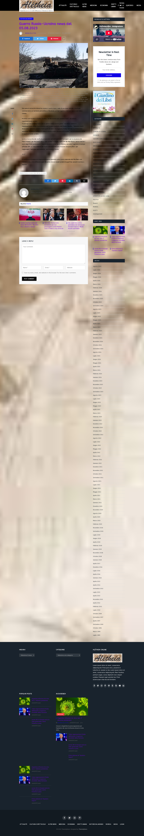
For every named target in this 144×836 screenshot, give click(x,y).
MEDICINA (93, 5)
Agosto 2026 (97, 266)
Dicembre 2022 (97, 424)
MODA (139, 5)
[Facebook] (12, 114)
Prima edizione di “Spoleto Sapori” (117, 249)
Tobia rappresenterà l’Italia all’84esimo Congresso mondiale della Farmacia (118, 239)
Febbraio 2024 (97, 373)
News (94, 189)
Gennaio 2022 (97, 463)
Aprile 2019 (96, 542)
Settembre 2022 (98, 434)
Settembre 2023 (98, 391)
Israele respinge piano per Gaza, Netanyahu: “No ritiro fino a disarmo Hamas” (29, 224)
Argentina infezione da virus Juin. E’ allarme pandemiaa (100, 238)
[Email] (12, 134)
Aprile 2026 (96, 280)
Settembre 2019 (98, 531)
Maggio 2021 (97, 492)
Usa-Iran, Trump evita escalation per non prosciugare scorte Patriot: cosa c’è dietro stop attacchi (53, 225)
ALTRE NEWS (84, 5)
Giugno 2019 (97, 538)
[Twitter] (12, 119)
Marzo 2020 (96, 520)
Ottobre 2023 (97, 388)
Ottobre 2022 (97, 431)
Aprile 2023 (96, 409)
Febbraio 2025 (97, 330)
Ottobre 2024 (97, 345)
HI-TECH (95, 156)
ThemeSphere (83, 829)
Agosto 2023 (97, 395)
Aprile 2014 (96, 585)
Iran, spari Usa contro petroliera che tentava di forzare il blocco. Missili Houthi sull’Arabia (76, 225)
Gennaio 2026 (97, 291)
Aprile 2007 (96, 621)
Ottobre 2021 (97, 474)
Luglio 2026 (96, 270)
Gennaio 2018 (97, 560)
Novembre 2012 (98, 599)
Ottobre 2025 (97, 302)
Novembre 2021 (98, 470)
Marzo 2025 (96, 327)
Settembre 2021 (98, 477)
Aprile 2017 (96, 563)
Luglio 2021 (96, 484)
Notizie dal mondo (122, 5)
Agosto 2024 (97, 352)
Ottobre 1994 (97, 628)
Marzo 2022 (96, 456)
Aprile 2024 (96, 366)
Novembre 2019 (98, 527)
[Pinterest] (12, 129)
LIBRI (94, 174)
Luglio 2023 (96, 399)
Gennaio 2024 (97, 377)
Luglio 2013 (96, 592)
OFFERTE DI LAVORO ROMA (101, 196)
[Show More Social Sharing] (64, 39)
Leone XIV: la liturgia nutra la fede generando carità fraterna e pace (101, 251)
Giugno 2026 (97, 273)
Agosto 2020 (97, 513)
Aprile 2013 (96, 595)
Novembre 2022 (98, 427)
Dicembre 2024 (97, 338)
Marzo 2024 (96, 370)
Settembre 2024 (98, 348)
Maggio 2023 (97, 406)
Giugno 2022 (97, 445)
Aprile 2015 (96, 581)
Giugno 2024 (97, 359)
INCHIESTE (96, 164)
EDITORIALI (96, 153)
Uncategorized (97, 214)
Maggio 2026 (97, 277)
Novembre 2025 (98, 298)
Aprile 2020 (96, 517)
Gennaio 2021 (97, 502)
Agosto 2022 (97, 438)
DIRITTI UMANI (113, 5)
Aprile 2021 (96, 495)
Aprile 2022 (96, 452)
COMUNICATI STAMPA (99, 131)
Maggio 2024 (97, 363)
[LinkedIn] (12, 124)
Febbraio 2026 (97, 288)
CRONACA (96, 135)
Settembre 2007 (98, 617)
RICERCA (130, 5)
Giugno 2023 (97, 402)
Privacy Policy (110, 82)
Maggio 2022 (97, 449)
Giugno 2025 (97, 316)
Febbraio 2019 (97, 545)
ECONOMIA (104, 5)
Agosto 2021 (97, 481)
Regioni (95, 203)
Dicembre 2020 (97, 506)
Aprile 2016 (96, 574)
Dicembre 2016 (97, 567)
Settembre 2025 (98, 305)
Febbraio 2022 (97, 459)
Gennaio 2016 (97, 578)
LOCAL (95, 178)
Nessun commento (55, 33)
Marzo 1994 (96, 631)
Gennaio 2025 (97, 334)
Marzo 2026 (96, 284)
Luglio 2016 (96, 570)
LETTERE (95, 171)
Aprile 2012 (96, 603)
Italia (94, 167)
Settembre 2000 (98, 624)
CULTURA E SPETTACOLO (74, 5)
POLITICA (96, 199)
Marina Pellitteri (30, 33)
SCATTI (95, 210)
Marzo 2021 (96, 499)
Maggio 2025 (97, 320)
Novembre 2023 (98, 384)
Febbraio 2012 (97, 606)
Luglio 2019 (96, 535)
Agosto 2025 (97, 309)
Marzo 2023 (96, 413)
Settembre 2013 (98, 588)
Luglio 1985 (96, 635)
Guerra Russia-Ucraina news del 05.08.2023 (33, 173)
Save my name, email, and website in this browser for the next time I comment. (50, 273)
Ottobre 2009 (97, 613)
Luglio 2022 (96, 442)
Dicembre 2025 (97, 295)
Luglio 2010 (96, 610)
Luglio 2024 (96, 356)
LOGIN (122, 824)
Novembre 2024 (98, 341)
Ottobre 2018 (97, 556)
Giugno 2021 (97, 488)
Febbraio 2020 (97, 524)
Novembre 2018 (98, 552)
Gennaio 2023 (97, 420)
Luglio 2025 (96, 313)
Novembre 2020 (98, 510)
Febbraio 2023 (97, 416)
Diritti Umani (97, 142)
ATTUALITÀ (62, 5)
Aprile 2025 (96, 323)
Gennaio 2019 (97, 549)
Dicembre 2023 (97, 381)
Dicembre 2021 (97, 467)
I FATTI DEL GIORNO (99, 160)
